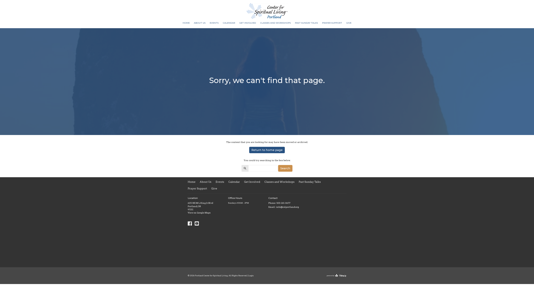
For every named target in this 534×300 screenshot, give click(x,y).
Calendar (229, 23)
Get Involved (247, 23)
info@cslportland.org (287, 207)
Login (251, 276)
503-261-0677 (283, 203)
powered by (335, 278)
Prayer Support (332, 23)
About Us (200, 23)
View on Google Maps (199, 213)
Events (214, 23)
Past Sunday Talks (306, 23)
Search (285, 168)
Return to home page (267, 150)
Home (186, 23)
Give (348, 23)
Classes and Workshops (275, 23)
